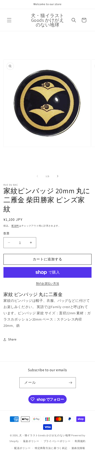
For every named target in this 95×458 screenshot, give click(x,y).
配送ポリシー (22, 448)
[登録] (70, 382)
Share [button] (12, 339)
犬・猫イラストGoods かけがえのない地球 (45, 435)
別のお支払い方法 (47, 283)
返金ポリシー (31, 441)
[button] (9, 20)
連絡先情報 (78, 448)
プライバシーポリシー (57, 441)
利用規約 (80, 441)
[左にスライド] (37, 176)
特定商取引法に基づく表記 (51, 448)
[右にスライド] (58, 176)
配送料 (15, 225)
